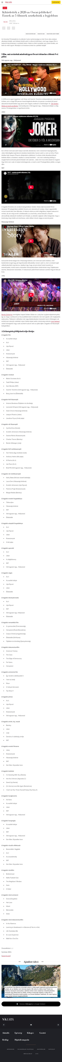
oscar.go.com (6, 956)
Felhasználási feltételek (26, 1049)
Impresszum (10, 1049)
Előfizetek (56, 2)
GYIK (37, 1053)
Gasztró (42, 1032)
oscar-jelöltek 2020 (30, 33)
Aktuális (5, 1032)
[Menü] (2, 2)
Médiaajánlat (28, 1053)
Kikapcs (30, 1032)
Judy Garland (55, 321)
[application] (31, 981)
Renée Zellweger (7, 315)
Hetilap (5, 1039)
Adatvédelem (41, 1049)
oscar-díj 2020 (41, 33)
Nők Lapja (8, 2)
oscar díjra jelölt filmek (53, 33)
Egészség (18, 1032)
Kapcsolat (52, 1049)
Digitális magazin (22, 1039)
